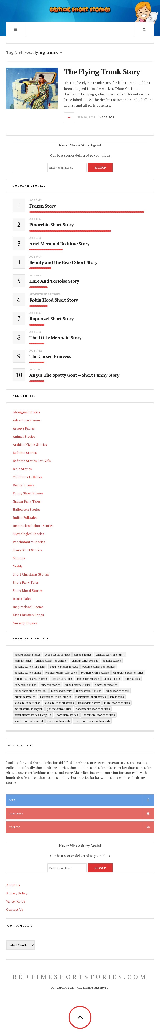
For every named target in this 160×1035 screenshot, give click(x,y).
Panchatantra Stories (29, 542)
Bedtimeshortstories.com (80, 977)
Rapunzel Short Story (51, 318)
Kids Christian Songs (28, 615)
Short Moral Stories (27, 590)
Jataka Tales (22, 598)
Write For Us (15, 901)
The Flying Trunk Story (102, 72)
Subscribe (16, 813)
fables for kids (111, 679)
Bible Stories (22, 469)
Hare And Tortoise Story (54, 281)
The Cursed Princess (50, 356)
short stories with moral (29, 721)
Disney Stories (23, 485)
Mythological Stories (28, 533)
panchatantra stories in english (33, 715)
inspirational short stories (90, 697)
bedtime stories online (28, 673)
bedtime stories (111, 660)
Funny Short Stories (28, 493)
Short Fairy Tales (26, 582)
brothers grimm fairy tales (61, 673)
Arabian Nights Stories (30, 444)
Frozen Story (42, 206)
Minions (19, 558)
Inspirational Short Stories (33, 525)
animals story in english (110, 654)
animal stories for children (51, 660)
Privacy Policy (16, 893)
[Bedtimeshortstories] (80, 10)
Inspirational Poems (28, 606)
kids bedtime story (89, 703)
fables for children (88, 679)
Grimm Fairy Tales (26, 501)
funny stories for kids (88, 691)
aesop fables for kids (57, 654)
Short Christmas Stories (31, 574)
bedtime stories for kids (64, 667)
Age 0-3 (35, 219)
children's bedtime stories (128, 673)
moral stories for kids (117, 703)
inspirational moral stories (55, 697)
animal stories (23, 660)
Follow (14, 827)
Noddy (17, 566)
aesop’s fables (82, 654)
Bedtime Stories (25, 452)
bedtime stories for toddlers (99, 667)
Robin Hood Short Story (53, 300)
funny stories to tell (117, 691)
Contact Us (14, 909)
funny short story (61, 691)
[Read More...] (69, 118)
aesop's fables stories (27, 654)
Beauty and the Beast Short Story (63, 262)
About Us (13, 885)
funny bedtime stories (77, 685)
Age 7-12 (108, 117)
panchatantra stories (59, 709)
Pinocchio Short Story (51, 224)
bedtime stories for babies (30, 667)
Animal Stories (24, 436)
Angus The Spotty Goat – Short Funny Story (74, 375)
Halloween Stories (26, 509)
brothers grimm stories (95, 673)
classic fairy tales (62, 679)
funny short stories (106, 685)
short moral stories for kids (98, 715)
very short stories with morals (92, 721)
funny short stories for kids (31, 691)
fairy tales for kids (25, 685)
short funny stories (66, 715)
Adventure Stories (45, 294)
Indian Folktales (25, 517)
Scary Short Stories (27, 550)
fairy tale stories (50, 685)
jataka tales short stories (59, 703)
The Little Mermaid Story (55, 337)
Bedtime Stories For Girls (32, 460)
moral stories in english (29, 709)
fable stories (132, 679)
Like (12, 800)
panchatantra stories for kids (93, 709)
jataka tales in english (27, 703)
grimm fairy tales (25, 697)
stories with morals (58, 721)
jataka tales (117, 697)
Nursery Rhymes (25, 623)
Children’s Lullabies (27, 477)
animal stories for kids (85, 660)
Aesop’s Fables (24, 428)
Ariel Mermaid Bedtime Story (59, 243)
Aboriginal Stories (26, 412)
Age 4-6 (35, 237)
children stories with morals (31, 679)
